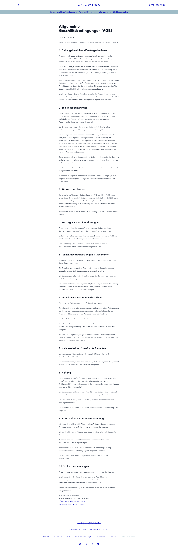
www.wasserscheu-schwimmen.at (71, 504)
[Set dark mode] (19, 5)
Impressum (58, 537)
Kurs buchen (160, 5)
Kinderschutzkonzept (83, 537)
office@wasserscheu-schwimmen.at (72, 501)
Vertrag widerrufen (128, 537)
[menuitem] (46, 536)
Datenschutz (100, 537)
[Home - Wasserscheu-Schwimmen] (89, 5)
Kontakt (151, 5)
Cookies (113, 537)
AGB (68, 537)
